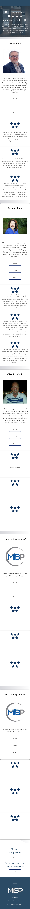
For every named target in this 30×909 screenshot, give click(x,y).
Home (9, 901)
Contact (20, 901)
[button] (15, 583)
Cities (14, 901)
